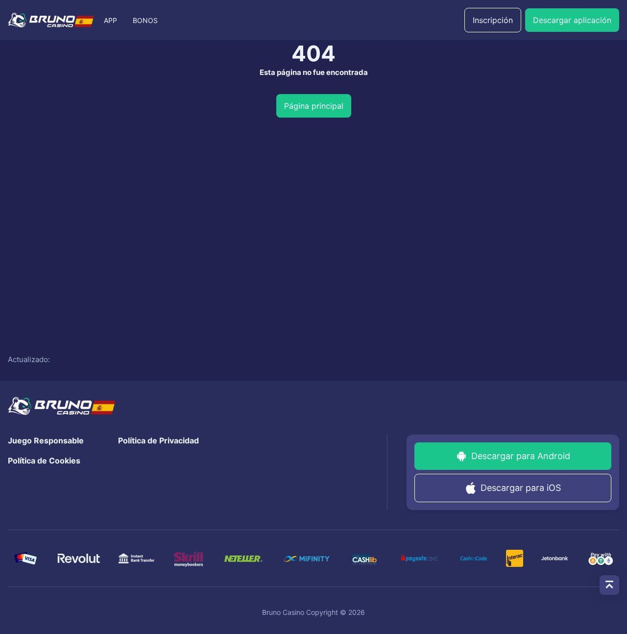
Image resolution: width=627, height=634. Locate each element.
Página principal (313, 106)
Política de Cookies (44, 460)
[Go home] (51, 20)
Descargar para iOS (521, 488)
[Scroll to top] (609, 585)
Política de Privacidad (158, 440)
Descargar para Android (520, 456)
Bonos (145, 20)
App (110, 20)
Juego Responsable (46, 440)
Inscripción (493, 20)
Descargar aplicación (572, 20)
